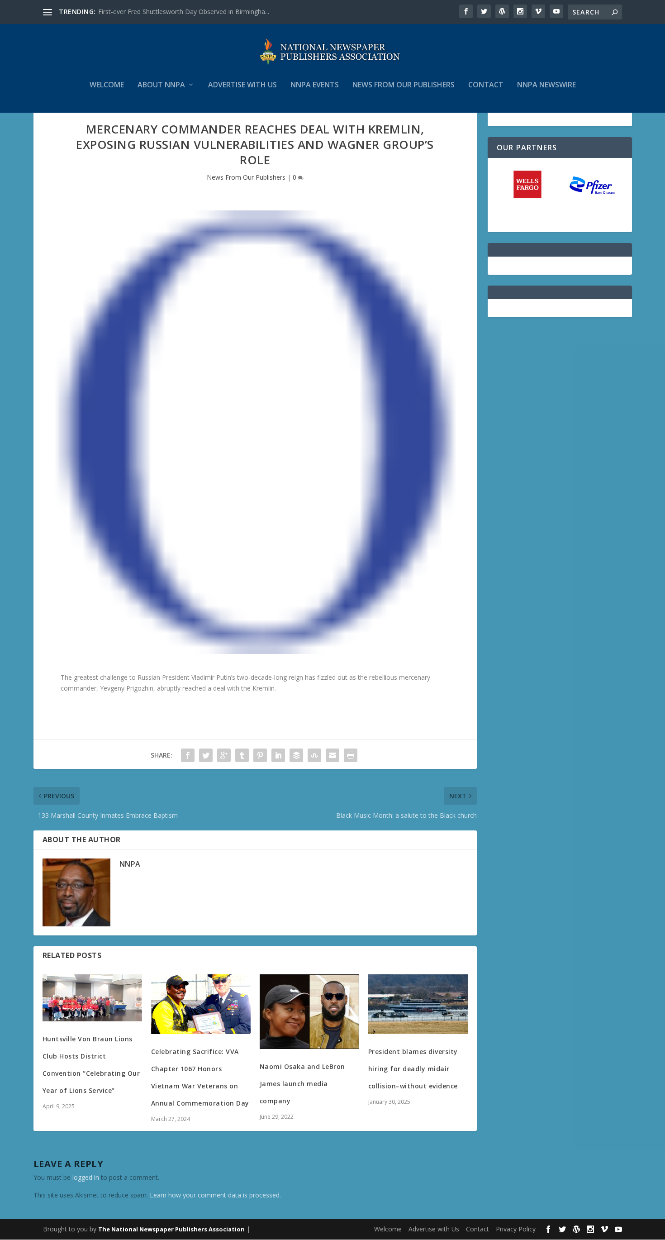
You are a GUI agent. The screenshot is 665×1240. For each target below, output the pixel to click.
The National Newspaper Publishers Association (171, 1229)
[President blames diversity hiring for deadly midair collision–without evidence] (418, 1004)
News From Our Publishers (246, 177)
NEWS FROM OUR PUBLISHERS (403, 85)
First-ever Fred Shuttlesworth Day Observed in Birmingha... (183, 11)
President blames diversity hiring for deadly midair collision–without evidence (413, 1068)
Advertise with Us (242, 85)
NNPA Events (314, 85)
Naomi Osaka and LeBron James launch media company (302, 1083)
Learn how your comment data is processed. (215, 1195)
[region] (560, 195)
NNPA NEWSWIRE (546, 85)
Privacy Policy (516, 1229)
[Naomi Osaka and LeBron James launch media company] (309, 1011)
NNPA (130, 864)
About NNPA (161, 85)
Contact (486, 85)
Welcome (107, 85)
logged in (85, 1177)
